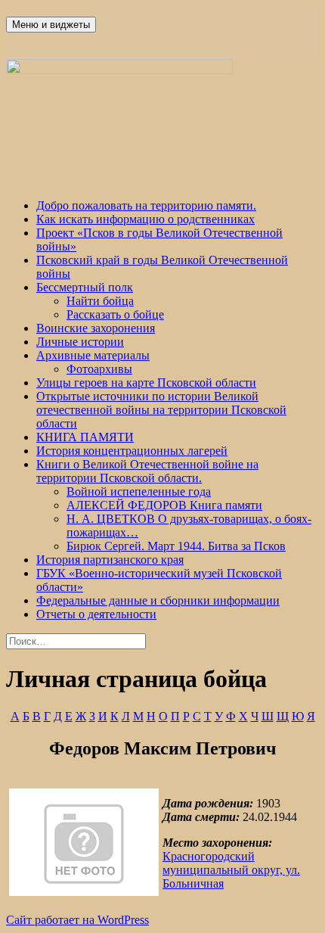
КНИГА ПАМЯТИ (85, 437)
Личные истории (80, 341)
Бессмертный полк (84, 287)
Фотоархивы (99, 368)
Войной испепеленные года (139, 491)
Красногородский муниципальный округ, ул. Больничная (231, 870)
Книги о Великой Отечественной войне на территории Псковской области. (147, 471)
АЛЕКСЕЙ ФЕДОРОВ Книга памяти (164, 505)
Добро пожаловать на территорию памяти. (146, 205)
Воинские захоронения (95, 328)
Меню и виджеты (51, 24)
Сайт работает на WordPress (77, 919)
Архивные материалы (93, 355)
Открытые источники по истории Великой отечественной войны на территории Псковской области (161, 410)
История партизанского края (110, 559)
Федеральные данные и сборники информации (158, 600)
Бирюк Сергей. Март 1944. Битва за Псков (176, 546)
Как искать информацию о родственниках (145, 219)
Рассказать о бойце (115, 314)
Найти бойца (100, 300)
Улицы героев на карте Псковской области (146, 382)
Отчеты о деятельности (96, 614)
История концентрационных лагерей (132, 450)
